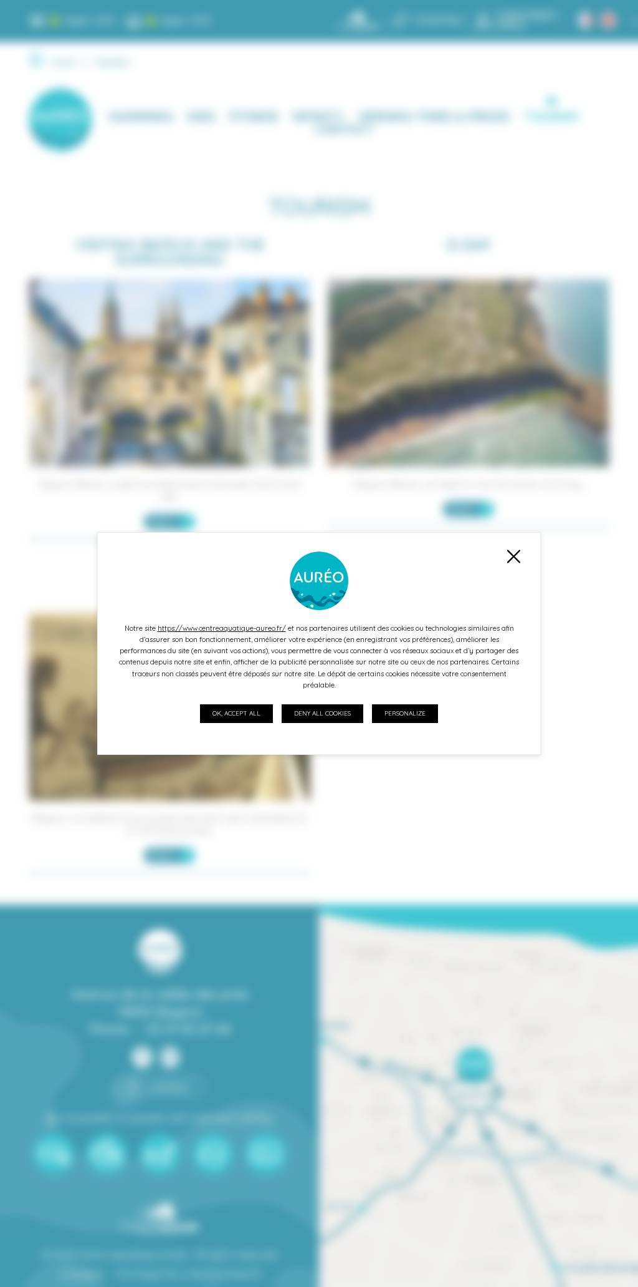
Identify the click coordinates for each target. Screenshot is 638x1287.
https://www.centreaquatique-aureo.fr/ (222, 628)
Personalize (405, 713)
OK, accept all (236, 713)
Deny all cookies (322, 713)
